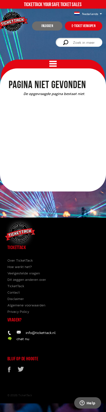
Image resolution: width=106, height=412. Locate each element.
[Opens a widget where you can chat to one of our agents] (87, 403)
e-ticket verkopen (83, 26)
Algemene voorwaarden (26, 305)
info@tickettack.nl (41, 332)
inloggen (47, 26)
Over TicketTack (20, 260)
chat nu (23, 338)
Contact (13, 292)
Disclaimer (15, 299)
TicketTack (25, 395)
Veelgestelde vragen (23, 273)
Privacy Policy (18, 311)
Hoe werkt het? (19, 267)
